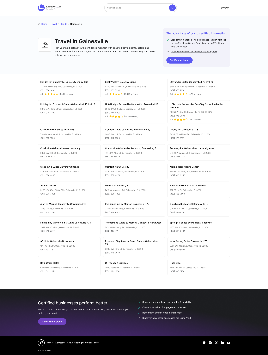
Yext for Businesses (56, 342)
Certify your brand (179, 60)
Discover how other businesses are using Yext (194, 51)
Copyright (79, 342)
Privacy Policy (92, 342)
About (70, 342)
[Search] (172, 7)
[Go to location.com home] (50, 7)
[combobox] (140, 7)
